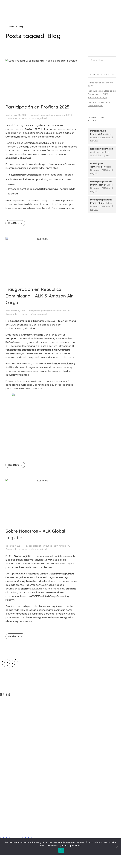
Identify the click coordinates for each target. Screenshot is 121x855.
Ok (61, 850)
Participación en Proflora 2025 (37, 107)
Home (11, 27)
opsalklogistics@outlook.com (48, 115)
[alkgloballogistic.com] (16, 5)
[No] (117, 846)
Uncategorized (39, 118)
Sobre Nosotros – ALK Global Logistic (101, 137)
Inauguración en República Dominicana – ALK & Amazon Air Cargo (39, 296)
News (24, 118)
